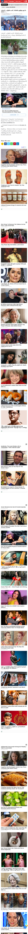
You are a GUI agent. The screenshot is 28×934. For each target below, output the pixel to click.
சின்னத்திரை (11, 1)
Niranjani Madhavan (6, 13)
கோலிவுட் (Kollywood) (10, 7)
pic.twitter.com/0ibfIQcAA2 (8, 122)
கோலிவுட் (6, 1)
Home (3, 7)
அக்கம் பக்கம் (18, 1)
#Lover (3, 120)
